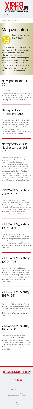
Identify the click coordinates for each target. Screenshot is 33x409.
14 (20, 358)
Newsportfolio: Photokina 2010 (12, 112)
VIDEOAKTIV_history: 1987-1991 (16, 293)
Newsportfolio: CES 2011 (15, 82)
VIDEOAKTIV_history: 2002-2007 (16, 192)
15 (24, 358)
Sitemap (24, 395)
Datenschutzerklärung (13, 395)
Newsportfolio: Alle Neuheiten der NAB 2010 (15, 147)
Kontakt (17, 394)
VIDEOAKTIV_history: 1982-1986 (16, 327)
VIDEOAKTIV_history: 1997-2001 (16, 226)
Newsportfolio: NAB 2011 (20, 36)
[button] (4, 15)
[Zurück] (8, 358)
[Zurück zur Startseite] (16, 6)
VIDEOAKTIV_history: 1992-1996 (16, 260)
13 (17, 358)
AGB (23, 394)
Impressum (9, 394)
